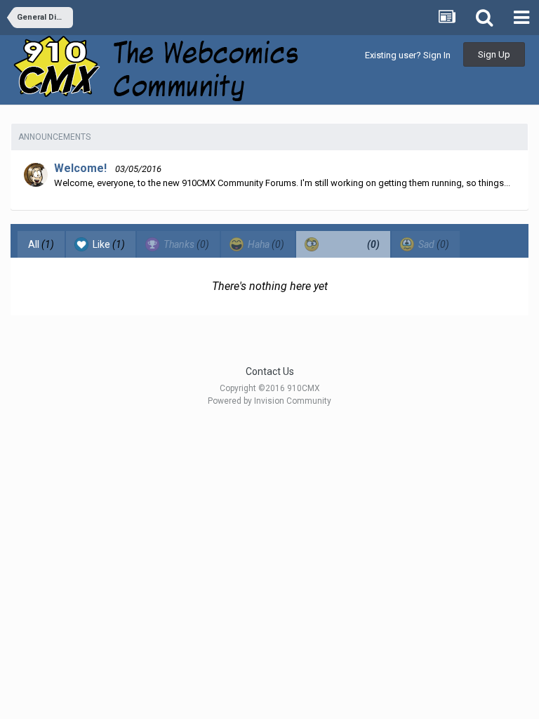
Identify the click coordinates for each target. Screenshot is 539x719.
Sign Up (494, 54)
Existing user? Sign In (408, 55)
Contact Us (270, 371)
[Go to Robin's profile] (36, 175)
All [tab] (41, 244)
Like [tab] (108, 244)
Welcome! (80, 168)
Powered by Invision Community (269, 401)
